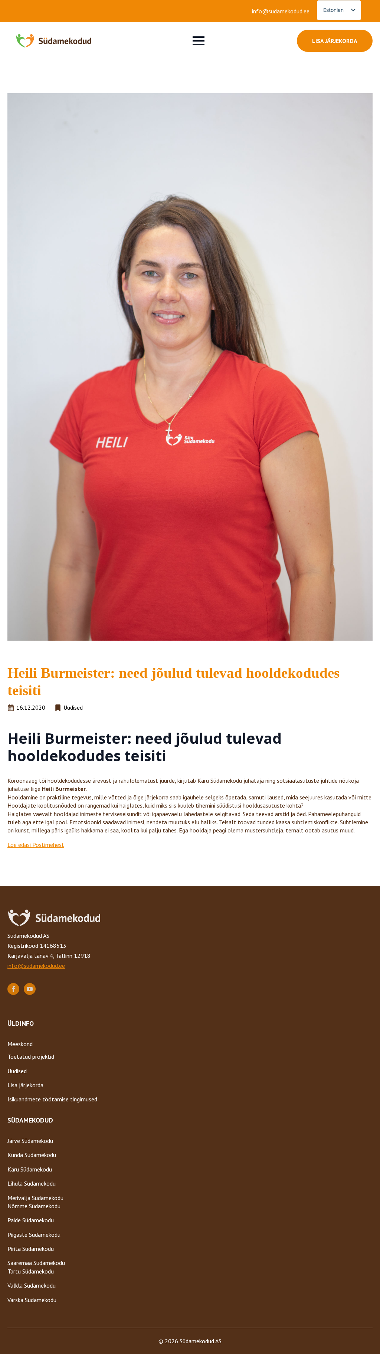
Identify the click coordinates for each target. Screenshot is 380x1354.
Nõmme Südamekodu (33, 1206)
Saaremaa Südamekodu (36, 1262)
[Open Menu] (198, 41)
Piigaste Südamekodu (33, 1234)
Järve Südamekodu (30, 1140)
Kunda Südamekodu (31, 1155)
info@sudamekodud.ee (280, 11)
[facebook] (13, 989)
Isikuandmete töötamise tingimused (52, 1099)
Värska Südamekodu (31, 1300)
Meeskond (20, 1044)
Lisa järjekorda (25, 1085)
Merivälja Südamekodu (35, 1198)
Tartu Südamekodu (30, 1271)
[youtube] (30, 989)
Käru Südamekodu (29, 1169)
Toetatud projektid (30, 1056)
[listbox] (339, 10)
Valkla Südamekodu (31, 1285)
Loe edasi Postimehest (35, 844)
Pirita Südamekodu (30, 1248)
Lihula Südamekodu (31, 1183)
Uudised (17, 1071)
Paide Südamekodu (30, 1220)
